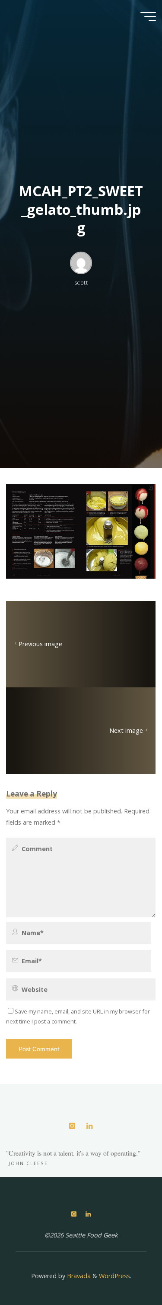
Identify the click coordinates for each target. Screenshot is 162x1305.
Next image (126, 731)
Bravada (78, 1276)
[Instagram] (72, 1126)
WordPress (114, 1276)
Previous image (40, 644)
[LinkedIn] (90, 1126)
